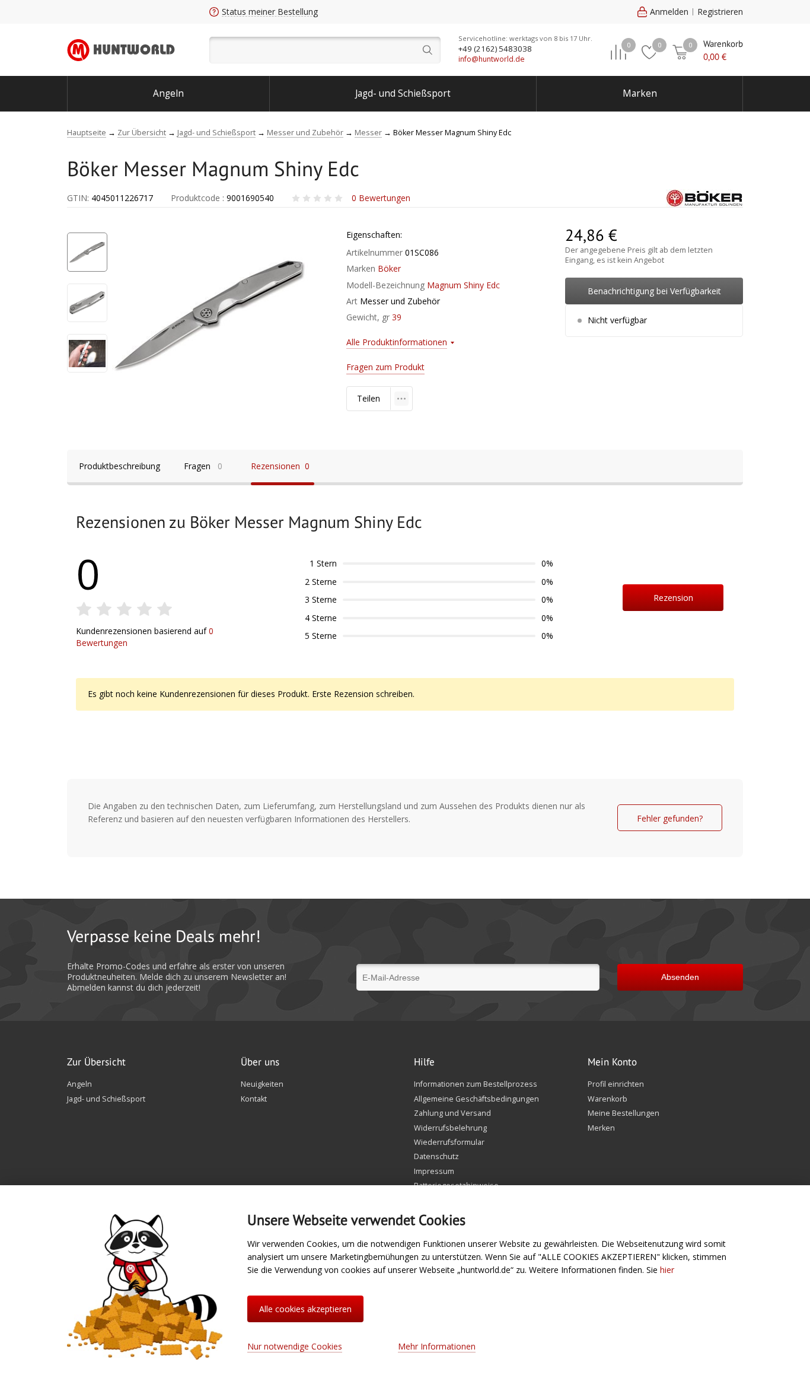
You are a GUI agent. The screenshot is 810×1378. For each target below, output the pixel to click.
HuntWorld (121, 49)
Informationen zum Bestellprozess (475, 1084)
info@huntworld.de (491, 59)
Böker (389, 268)
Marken (640, 93)
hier (667, 1269)
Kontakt (254, 1099)
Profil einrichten (616, 1084)
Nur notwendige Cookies (294, 1346)
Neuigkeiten (262, 1084)
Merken (601, 1128)
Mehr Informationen (437, 1346)
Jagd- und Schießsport (403, 93)
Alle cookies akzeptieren (305, 1309)
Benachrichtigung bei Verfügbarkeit (654, 291)
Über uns (260, 1062)
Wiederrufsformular (449, 1142)
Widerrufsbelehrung (450, 1128)
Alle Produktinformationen (396, 342)
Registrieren (720, 11)
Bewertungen (381, 197)
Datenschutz (436, 1156)
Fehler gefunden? (670, 818)
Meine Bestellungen (623, 1113)
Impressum (434, 1171)
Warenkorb (607, 1099)
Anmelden (669, 11)
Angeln (168, 93)
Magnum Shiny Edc (463, 285)
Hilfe (424, 1062)
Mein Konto (612, 1062)
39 (396, 317)
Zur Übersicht (96, 1062)
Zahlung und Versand (452, 1113)
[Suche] (325, 50)
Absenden (680, 977)
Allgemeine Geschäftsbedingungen (476, 1099)
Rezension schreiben (673, 601)
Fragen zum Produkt (385, 367)
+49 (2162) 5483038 (495, 48)
